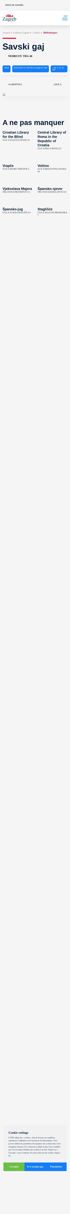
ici (9, 1156)
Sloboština (15, 84)
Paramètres (56, 1166)
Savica (58, 84)
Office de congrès (14, 5)
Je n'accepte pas (35, 1166)
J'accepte (14, 1166)
